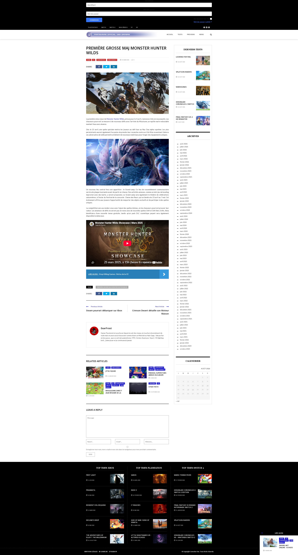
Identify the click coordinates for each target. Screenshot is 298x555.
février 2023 (184, 267)
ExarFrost (106, 328)
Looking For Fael (183, 57)
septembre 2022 (186, 282)
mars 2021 (184, 337)
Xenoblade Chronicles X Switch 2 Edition (185, 491)
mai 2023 (183, 258)
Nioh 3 (134, 490)
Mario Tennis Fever (182, 475)
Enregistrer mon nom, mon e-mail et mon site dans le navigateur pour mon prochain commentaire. (121, 449)
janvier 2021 (184, 343)
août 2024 (183, 216)
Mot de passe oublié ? (203, 22)
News (201, 34)
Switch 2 (112, 27)
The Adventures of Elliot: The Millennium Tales (96, 537)
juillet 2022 (184, 289)
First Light (91, 475)
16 (207, 385)
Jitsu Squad (110, 371)
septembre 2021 (186, 319)
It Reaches (135, 505)
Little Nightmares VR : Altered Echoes (141, 536)
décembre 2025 (185, 168)
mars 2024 (184, 231)
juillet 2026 (184, 147)
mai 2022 (183, 295)
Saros (133, 475)
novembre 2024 (185, 207)
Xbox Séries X (123, 27)
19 (188, 389)
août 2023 (183, 249)
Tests (180, 34)
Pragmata (90, 490)
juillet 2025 (184, 183)
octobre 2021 (185, 316)
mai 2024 (183, 225)
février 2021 (184, 340)
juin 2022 (183, 292)
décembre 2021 (185, 310)
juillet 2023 (184, 252)
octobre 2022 (185, 280)
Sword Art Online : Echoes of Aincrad (286, 547)
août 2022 (183, 285)
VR (137, 27)
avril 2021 (183, 334)
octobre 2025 (185, 174)
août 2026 (183, 144)
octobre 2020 (185, 349)
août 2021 (183, 322)
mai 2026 (183, 153)
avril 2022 (183, 298)
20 (193, 389)
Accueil (170, 34)
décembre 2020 (185, 346)
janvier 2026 (184, 165)
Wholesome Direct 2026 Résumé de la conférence (113, 393)
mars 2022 (184, 301)
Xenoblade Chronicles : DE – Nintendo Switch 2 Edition (184, 537)
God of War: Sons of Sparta (140, 521)
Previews (191, 34)
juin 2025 (183, 186)
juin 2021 (183, 328)
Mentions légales (91, 552)
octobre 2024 (185, 210)
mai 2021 (183, 331)
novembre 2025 (185, 171)
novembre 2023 (185, 240)
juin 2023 (183, 255)
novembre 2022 (185, 277)
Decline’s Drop (92, 520)
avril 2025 (183, 192)
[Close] (262, 533)
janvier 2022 (184, 307)
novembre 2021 (185, 313)
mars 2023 (184, 264)
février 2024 (184, 234)
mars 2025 (184, 195)
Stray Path (153, 387)
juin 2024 (183, 222)
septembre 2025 (186, 177)
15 (202, 385)
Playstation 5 (93, 27)
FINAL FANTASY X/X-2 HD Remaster (184, 118)
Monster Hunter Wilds (115, 119)
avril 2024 (183, 228)
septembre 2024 (186, 213)
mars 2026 (184, 159)
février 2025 (184, 198)
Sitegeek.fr (113, 552)
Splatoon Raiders (184, 72)
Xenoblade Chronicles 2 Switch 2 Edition (185, 104)
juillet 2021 (184, 325)
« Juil (177, 401)
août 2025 (183, 180)
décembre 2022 (185, 273)
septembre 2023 (186, 246)
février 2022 (184, 304)
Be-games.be (103, 552)
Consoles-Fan (194, 552)
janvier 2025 (184, 201)
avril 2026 (183, 156)
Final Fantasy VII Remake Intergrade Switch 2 (185, 506)
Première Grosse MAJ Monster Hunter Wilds (112, 287)
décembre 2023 (185, 237)
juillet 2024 (184, 219)
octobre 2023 (185, 243)
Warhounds (181, 87)
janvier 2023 (184, 270)
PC (132, 27)
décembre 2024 (185, 204)
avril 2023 (183, 261)
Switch (103, 27)
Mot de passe (149, 10)
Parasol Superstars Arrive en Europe (157, 374)
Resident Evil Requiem (96, 505)
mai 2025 (183, 189)
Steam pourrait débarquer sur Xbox (104, 310)
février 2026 (184, 162)
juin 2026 (183, 150)
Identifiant (149, 1)
